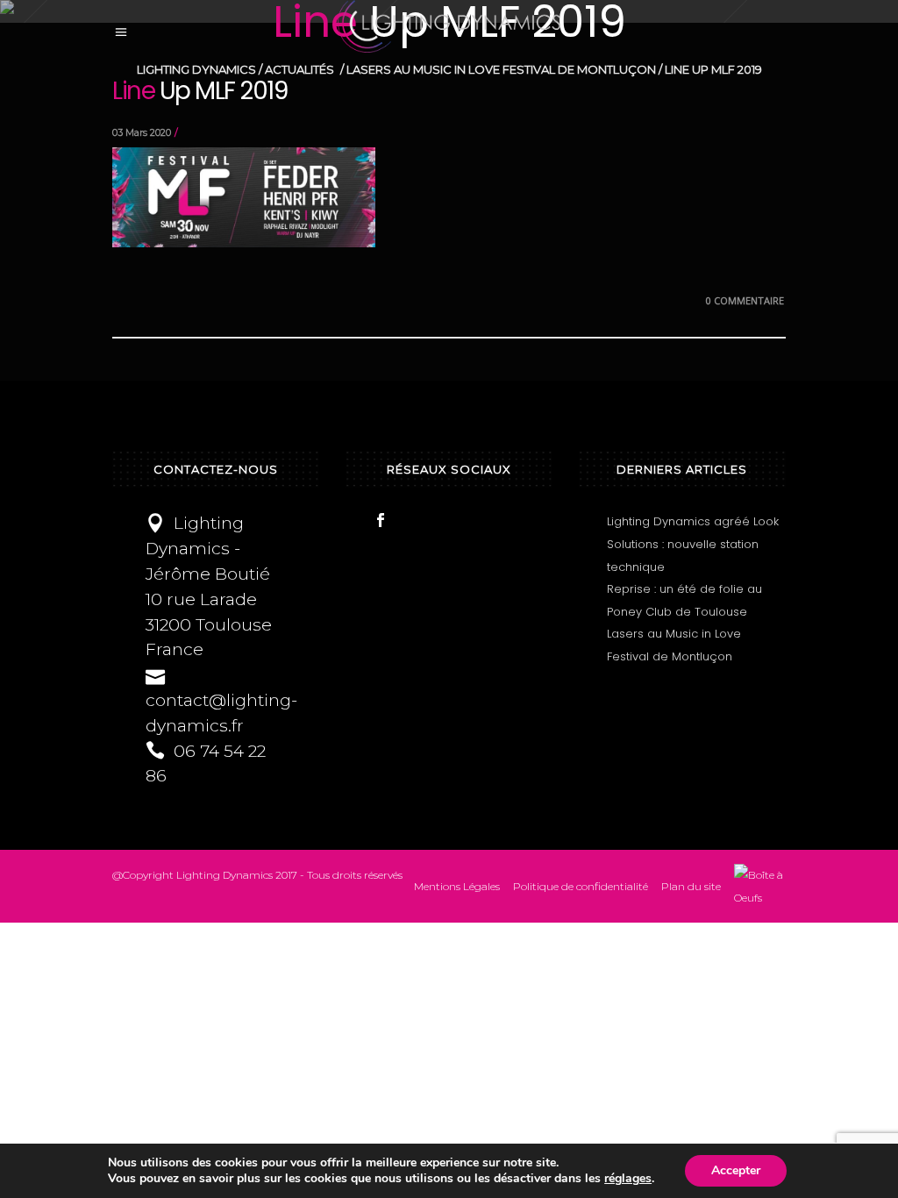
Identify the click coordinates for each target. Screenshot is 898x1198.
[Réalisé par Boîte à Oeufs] (760, 886)
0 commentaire (745, 300)
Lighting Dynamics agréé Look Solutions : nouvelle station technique (693, 543)
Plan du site (691, 886)
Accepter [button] (735, 1170)
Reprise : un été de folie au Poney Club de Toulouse (684, 600)
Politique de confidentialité (580, 886)
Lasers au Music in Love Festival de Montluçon (674, 645)
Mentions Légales (457, 886)
